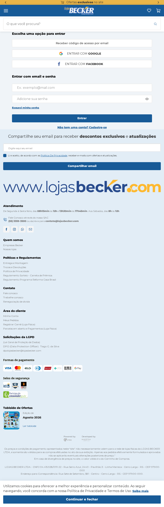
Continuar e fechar (82, 499)
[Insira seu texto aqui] (149, 10)
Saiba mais (140, 491)
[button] (147, 99)
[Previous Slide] (5, 2)
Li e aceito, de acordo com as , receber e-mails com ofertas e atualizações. (62, 155)
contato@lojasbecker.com (62, 221)
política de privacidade (54, 155)
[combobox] (82, 24)
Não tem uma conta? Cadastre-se (82, 127)
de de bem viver (85, 2)
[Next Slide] (158, 2)
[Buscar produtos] (155, 24)
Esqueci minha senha (25, 107)
